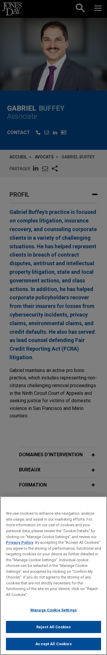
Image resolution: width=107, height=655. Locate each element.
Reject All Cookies (53, 627)
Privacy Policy (19, 542)
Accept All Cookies (53, 644)
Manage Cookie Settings (53, 610)
